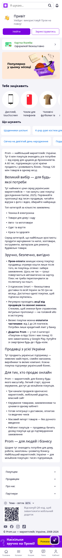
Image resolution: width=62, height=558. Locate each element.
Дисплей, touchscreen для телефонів (10, 115)
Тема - (16, 503)
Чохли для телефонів (29, 113)
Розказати (46, 541)
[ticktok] (24, 527)
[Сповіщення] (57, 5)
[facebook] (12, 527)
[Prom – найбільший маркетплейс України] (5, 5)
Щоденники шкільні (16, 130)
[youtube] (5, 527)
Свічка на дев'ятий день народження (26, 141)
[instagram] (18, 527)
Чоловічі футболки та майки (48, 115)
